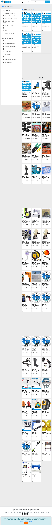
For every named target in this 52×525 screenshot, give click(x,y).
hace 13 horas (35, 287)
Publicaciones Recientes (10, 59)
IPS (21, 511)
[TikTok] (29, 514)
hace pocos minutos (36, 96)
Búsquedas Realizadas (10, 46)
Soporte (47, 512)
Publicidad (25, 96)
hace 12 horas (25, 266)
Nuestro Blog (8, 54)
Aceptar (26, 522)
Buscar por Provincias (10, 43)
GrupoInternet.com (34, 511)
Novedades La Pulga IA (9, 512)
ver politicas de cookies (26, 521)
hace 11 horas (35, 159)
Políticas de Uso (19, 512)
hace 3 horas (35, 138)
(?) (33, 9)
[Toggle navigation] (21, 2)
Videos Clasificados (9, 41)
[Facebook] (25, 514)
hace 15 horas (25, 394)
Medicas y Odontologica (11, 28)
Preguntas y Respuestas (10, 57)
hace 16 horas (45, 415)
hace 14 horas (35, 352)
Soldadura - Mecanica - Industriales (9, 34)
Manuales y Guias (9, 25)
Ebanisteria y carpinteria (10, 15)
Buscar (47, 1)
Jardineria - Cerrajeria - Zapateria (9, 22)
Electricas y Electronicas (11, 18)
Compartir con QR (9, 62)
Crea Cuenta (8, 51)
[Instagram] (23, 514)
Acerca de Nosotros (29, 512)
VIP (22, 9)
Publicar (7, 49)
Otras (6, 30)
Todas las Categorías (10, 13)
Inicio (3, 6)
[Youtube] (27, 514)
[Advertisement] (11, 84)
